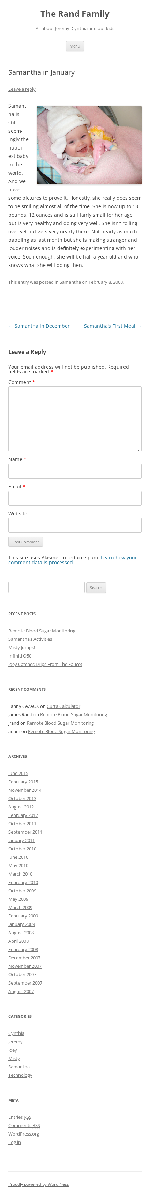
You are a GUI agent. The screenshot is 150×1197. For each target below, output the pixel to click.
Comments (24, 1125)
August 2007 (21, 991)
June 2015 (18, 773)
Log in (14, 1142)
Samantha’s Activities (30, 639)
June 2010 (18, 857)
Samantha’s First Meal (113, 325)
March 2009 (20, 907)
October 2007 (22, 974)
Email (16, 486)
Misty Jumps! (21, 647)
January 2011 (21, 840)
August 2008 (21, 932)
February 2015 (23, 781)
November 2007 (25, 966)
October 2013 (22, 798)
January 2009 (21, 924)
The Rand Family (75, 13)
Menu (75, 46)
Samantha (70, 282)
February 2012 (23, 815)
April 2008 (18, 941)
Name (17, 459)
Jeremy (15, 1041)
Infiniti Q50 (19, 656)
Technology (20, 1075)
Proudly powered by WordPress (38, 1184)
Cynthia (16, 1033)
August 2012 (21, 807)
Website (17, 513)
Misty (14, 1058)
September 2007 (25, 983)
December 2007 (24, 958)
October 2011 (22, 823)
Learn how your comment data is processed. (72, 560)
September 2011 (25, 832)
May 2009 (18, 899)
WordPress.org (23, 1134)
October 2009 (22, 890)
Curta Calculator (63, 706)
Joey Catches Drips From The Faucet (45, 664)
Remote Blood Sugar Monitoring (41, 630)
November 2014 (25, 790)
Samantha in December (39, 325)
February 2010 (23, 882)
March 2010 (20, 874)
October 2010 (22, 849)
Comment (21, 382)
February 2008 (23, 949)
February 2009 (23, 916)
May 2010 (18, 865)
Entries (19, 1117)
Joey (12, 1050)
